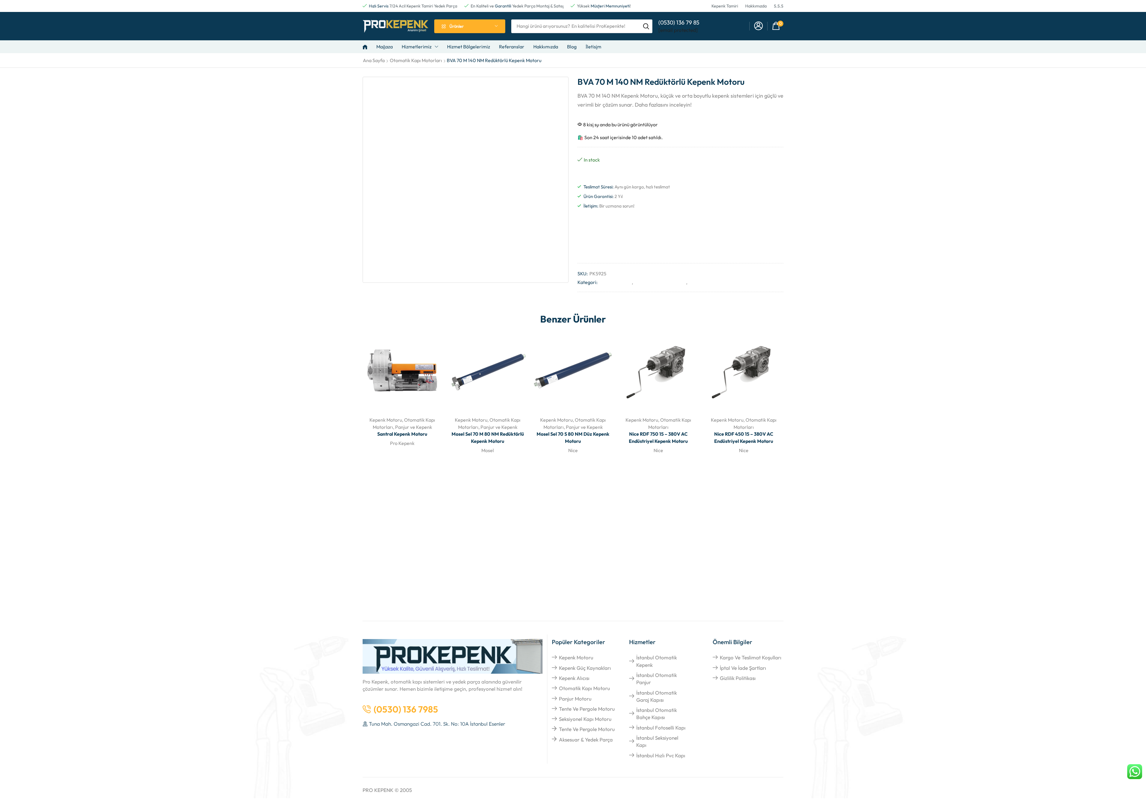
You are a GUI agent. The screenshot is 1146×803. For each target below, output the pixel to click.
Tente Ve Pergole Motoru (587, 709)
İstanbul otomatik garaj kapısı (656, 696)
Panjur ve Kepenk (706, 282)
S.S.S (778, 6)
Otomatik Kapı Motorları (416, 60)
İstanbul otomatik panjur (656, 678)
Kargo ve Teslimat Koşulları (750, 657)
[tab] (573, 489)
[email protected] (678, 30)
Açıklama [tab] (388, 489)
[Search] (646, 26)
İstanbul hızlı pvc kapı (660, 755)
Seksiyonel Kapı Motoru (585, 719)
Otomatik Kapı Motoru (584, 688)
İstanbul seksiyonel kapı (657, 741)
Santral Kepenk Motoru (402, 434)
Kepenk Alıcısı (574, 678)
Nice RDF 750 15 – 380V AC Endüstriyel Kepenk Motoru (658, 437)
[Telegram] (776, 219)
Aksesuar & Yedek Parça (586, 739)
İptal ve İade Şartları (743, 668)
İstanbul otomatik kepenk (656, 661)
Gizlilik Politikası (738, 678)
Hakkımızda (756, 6)
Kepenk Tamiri (724, 6)
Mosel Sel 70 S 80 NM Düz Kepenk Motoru (573, 437)
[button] (758, 26)
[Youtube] (761, 219)
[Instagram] (747, 219)
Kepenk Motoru (615, 282)
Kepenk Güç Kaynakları (585, 668)
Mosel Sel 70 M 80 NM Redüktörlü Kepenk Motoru (488, 437)
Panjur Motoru (575, 698)
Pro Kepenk (402, 443)
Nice (573, 450)
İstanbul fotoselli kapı (661, 727)
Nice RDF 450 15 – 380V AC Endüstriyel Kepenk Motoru (743, 437)
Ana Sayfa (374, 60)
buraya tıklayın (439, 592)
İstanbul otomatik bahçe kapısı (656, 713)
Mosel (487, 450)
